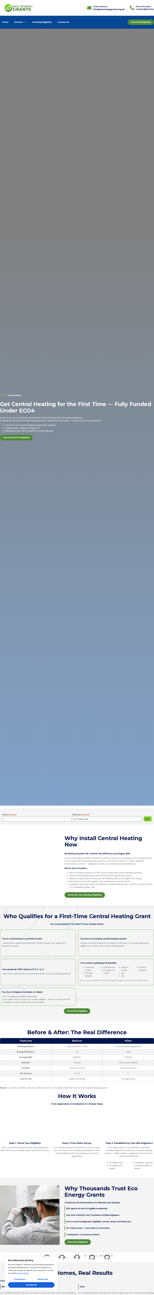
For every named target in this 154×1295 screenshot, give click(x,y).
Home (5, 22)
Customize (19, 1279)
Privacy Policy (23, 1273)
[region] (31, 1273)
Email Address (100, 6)
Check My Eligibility (42, 22)
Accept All (31, 1285)
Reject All (43, 1279)
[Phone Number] (132, 8)
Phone (9, 814)
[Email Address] (89, 8)
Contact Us (63, 22)
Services (18, 22)
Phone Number (143, 6)
